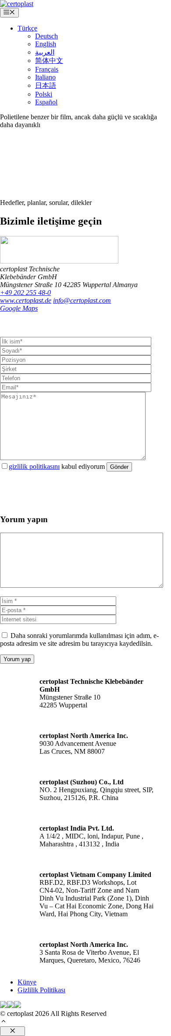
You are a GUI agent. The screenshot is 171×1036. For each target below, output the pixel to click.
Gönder (119, 467)
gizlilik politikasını (34, 466)
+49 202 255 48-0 (25, 292)
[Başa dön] (3, 1022)
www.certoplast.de (25, 300)
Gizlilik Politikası (41, 990)
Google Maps (19, 308)
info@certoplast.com (82, 300)
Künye (27, 982)
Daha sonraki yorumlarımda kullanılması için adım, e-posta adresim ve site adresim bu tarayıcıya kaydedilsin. (79, 639)
